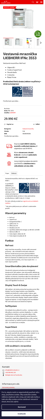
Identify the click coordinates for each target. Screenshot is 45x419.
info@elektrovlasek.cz (12, 370)
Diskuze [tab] (14, 173)
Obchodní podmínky (8, 388)
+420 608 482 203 (10, 372)
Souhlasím (22, 414)
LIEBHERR (13, 113)
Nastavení (22, 407)
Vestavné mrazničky (28, 129)
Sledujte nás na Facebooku (13, 375)
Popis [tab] (7, 173)
